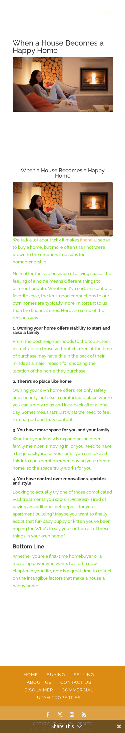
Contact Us (75, 682)
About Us (39, 682)
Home (31, 674)
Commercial (78, 689)
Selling (84, 674)
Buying (56, 674)
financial (88, 239)
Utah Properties (59, 697)
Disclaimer (38, 689)
